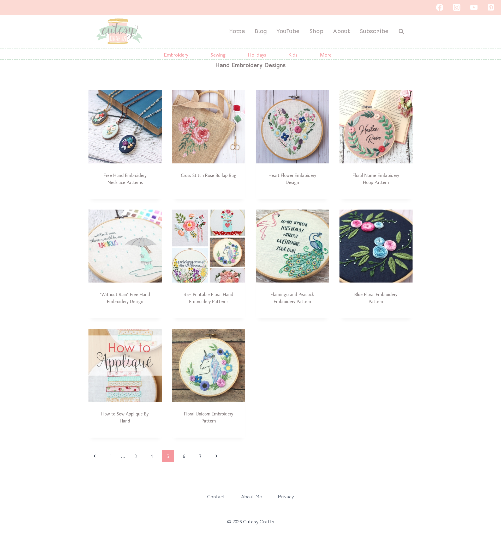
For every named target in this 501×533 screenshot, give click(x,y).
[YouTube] (473, 7)
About (341, 31)
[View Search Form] (401, 31)
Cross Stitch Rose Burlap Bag (208, 175)
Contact (216, 496)
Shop (316, 31)
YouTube (288, 31)
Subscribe (374, 31)
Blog (261, 31)
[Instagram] (456, 7)
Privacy (286, 496)
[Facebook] (439, 7)
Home (237, 31)
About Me (251, 496)
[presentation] (125, 126)
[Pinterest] (491, 7)
